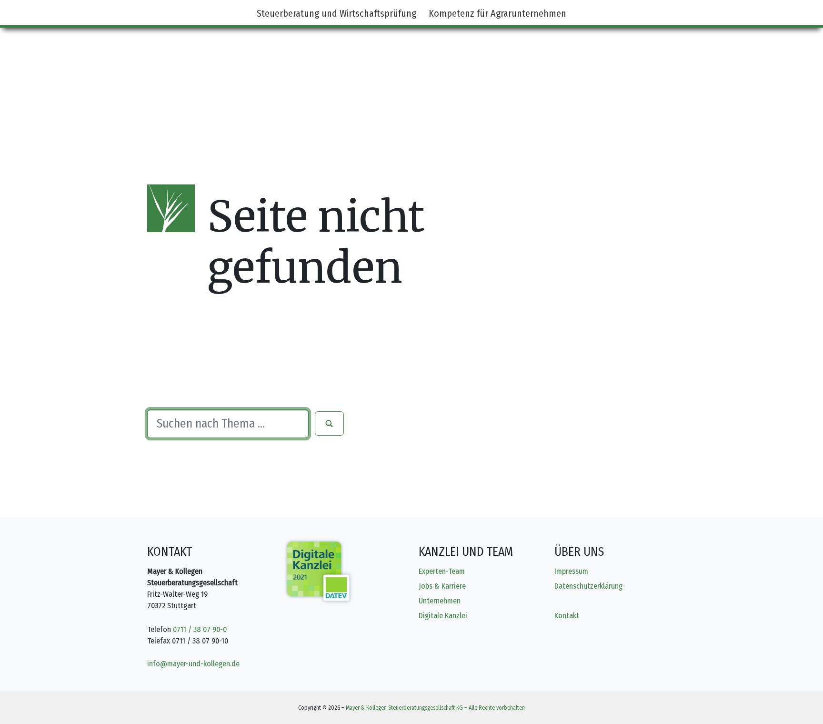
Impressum (571, 571)
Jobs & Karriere (442, 586)
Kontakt (566, 615)
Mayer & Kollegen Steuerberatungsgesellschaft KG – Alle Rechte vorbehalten (435, 707)
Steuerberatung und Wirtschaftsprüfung (336, 13)
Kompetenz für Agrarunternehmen (497, 13)
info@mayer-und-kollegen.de (193, 663)
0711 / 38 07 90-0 (200, 629)
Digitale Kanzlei (443, 615)
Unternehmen (440, 600)
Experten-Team (442, 571)
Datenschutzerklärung (588, 586)
